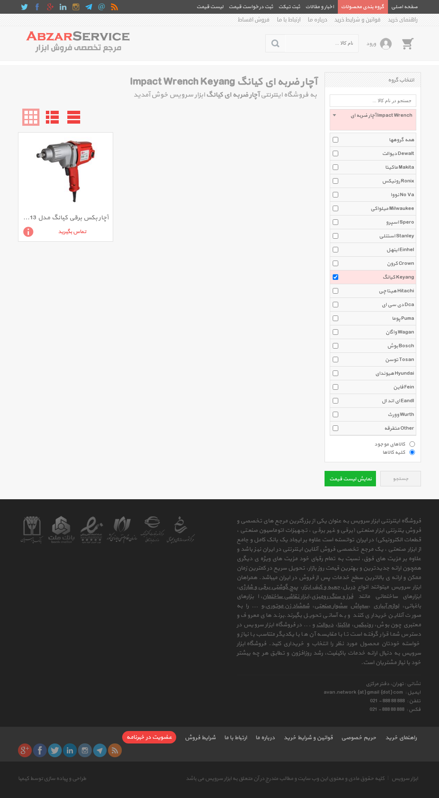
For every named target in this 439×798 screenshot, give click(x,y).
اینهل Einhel (400, 250)
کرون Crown (400, 263)
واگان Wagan (399, 332)
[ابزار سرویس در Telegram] (88, 7)
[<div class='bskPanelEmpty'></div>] (408, 43)
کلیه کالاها (393, 452)
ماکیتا (343, 624)
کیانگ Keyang (398, 277)
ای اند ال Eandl (398, 401)
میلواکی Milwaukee (392, 208)
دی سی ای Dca (398, 305)
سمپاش (359, 605)
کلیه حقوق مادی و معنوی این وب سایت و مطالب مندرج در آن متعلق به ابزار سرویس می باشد (285, 778)
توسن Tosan (399, 360)
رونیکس (363, 624)
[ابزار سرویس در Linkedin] (63, 7)
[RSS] (114, 7)
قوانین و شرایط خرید (357, 20)
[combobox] (373, 119)
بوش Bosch (400, 346)
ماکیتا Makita (399, 167)
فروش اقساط (254, 20)
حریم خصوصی (358, 737)
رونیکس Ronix (398, 181)
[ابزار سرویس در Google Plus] (50, 7)
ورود (371, 44)
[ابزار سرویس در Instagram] (75, 7)
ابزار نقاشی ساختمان (285, 596)
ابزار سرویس (404, 778)
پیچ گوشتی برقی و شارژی (268, 587)
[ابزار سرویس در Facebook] (37, 7)
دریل (349, 587)
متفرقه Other (399, 428)
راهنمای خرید (403, 20)
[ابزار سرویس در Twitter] (24, 7)
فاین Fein (403, 387)
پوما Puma (403, 318)
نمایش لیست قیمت (350, 479)
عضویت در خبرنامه (149, 737)
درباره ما (317, 20)
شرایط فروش (200, 737)
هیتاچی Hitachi (396, 291)
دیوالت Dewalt (398, 154)
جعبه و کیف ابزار (321, 587)
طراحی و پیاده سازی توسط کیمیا (52, 778)
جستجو (401, 478)
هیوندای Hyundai (394, 373)
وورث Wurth (401, 415)
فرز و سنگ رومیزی (332, 596)
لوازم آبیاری (386, 605)
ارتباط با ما (289, 20)
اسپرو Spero (400, 222)
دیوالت (325, 624)
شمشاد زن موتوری (288, 605)
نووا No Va (402, 195)
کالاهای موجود (389, 443)
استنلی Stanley (396, 236)
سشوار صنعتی (330, 605)
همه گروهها (401, 140)
